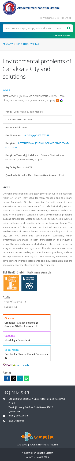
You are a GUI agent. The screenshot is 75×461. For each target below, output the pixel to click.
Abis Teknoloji (33, 457)
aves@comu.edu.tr (18, 415)
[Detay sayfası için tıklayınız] (12, 283)
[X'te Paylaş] (13, 378)
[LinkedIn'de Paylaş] (20, 378)
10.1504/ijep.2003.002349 (36, 135)
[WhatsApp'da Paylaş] (26, 378)
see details (23, 365)
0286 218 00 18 (16, 420)
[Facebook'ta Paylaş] (7, 378)
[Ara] (69, 28)
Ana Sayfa (8, 44)
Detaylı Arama (61, 35)
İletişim (54, 444)
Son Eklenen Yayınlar (27, 44)
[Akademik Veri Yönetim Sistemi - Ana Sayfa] (10, 8)
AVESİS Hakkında (39, 444)
